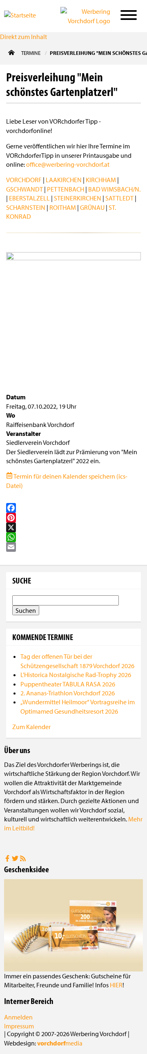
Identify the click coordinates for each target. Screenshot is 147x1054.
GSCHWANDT (24, 189)
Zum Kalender (31, 727)
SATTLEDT (119, 198)
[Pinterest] (73, 518)
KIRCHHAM (101, 180)
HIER (116, 985)
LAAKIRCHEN (64, 180)
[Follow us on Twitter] (16, 859)
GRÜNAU (92, 207)
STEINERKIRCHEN (77, 198)
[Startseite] (26, 15)
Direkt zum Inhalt (23, 37)
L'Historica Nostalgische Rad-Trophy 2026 (75, 675)
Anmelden (18, 1017)
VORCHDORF (24, 180)
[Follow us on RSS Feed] (23, 859)
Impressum (19, 1026)
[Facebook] (73, 508)
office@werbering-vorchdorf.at (67, 164)
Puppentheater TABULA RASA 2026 (67, 684)
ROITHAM (62, 207)
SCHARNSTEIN (25, 207)
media (59, 1043)
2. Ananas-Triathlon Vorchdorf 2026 (67, 693)
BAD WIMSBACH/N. (114, 189)
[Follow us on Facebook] (8, 859)
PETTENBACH (65, 189)
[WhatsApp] (73, 537)
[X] (73, 527)
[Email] (73, 547)
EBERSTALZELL (29, 198)
